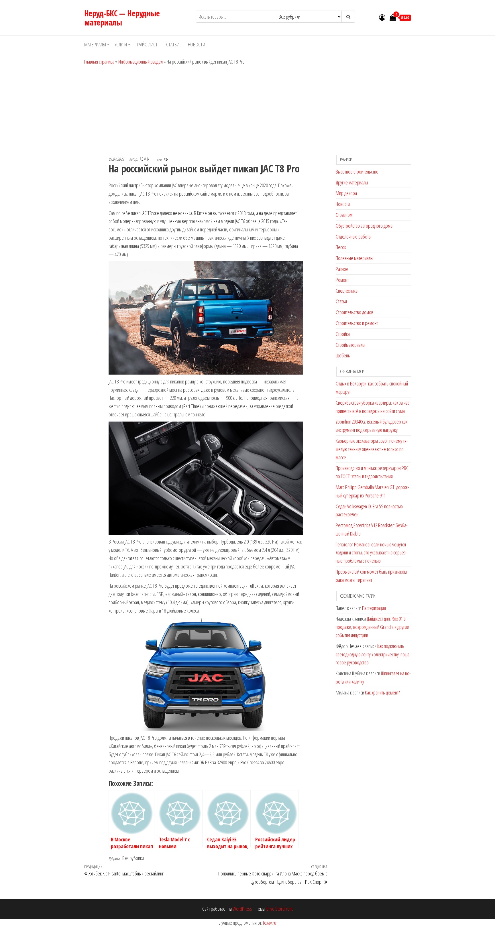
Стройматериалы (350, 344)
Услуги (121, 44)
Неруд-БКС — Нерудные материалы (122, 18)
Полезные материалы (354, 258)
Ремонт (342, 279)
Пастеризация (374, 608)
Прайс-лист (146, 44)
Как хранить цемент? (382, 692)
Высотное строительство (357, 171)
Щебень (343, 355)
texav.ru (269, 922)
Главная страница (99, 61)
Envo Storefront (279, 908)
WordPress (242, 908)
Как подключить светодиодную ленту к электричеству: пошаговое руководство (373, 654)
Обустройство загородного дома (364, 225)
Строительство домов (354, 312)
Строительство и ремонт (357, 323)
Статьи (172, 44)
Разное (342, 268)
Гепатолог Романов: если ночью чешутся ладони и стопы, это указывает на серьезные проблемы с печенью (371, 552)
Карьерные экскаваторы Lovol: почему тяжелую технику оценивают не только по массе (372, 449)
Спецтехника (347, 290)
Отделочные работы (353, 236)
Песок (341, 247)
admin (145, 159)
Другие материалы (352, 182)
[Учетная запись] (382, 17)
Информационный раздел (140, 61)
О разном (344, 214)
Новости (196, 44)
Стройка (343, 333)
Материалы (95, 44)
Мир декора (346, 193)
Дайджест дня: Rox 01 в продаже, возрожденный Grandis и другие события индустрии (372, 627)
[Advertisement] (247, 109)
